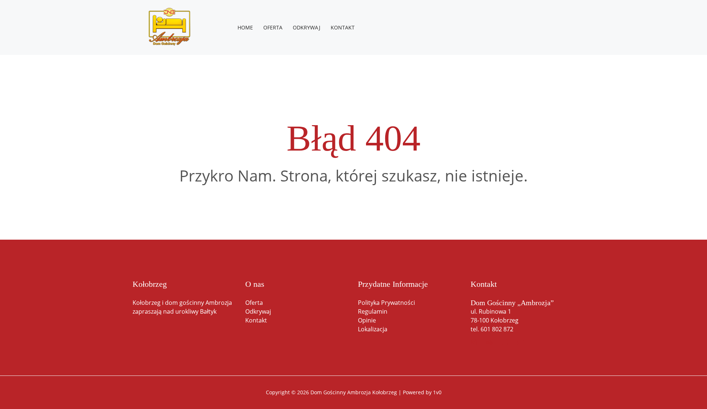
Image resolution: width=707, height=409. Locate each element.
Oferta (254, 303)
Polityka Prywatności (386, 303)
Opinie (367, 320)
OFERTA (272, 27)
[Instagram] (474, 342)
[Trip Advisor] (489, 342)
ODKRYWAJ (306, 27)
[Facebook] (505, 342)
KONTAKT (343, 27)
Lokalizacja (372, 329)
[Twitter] (520, 342)
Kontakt (256, 320)
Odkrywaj (258, 311)
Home (245, 27)
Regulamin (372, 311)
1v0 (437, 392)
